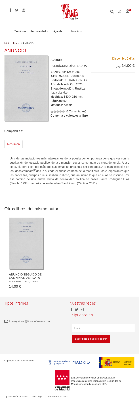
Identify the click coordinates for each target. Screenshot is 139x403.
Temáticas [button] (20, 31)
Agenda (57, 31)
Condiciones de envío (57, 396)
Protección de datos (18, 396)
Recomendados (39, 31)
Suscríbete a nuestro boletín (91, 338)
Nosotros (76, 31)
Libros (16, 43)
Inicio (7, 43)
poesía (68, 105)
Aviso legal (37, 396)
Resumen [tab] (13, 144)
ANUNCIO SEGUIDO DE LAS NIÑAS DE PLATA (25, 276)
